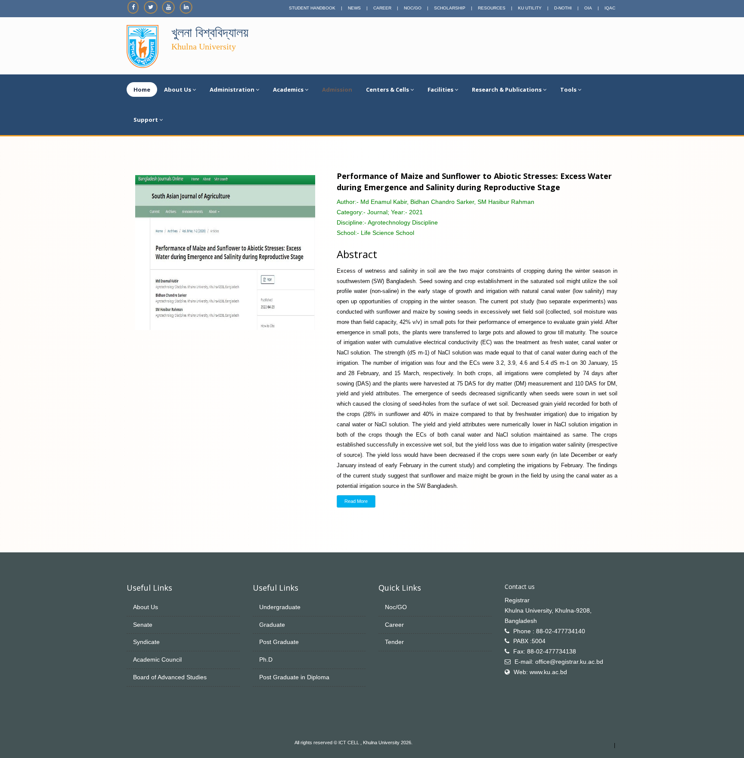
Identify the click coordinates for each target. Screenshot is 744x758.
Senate (142, 624)
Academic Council (157, 659)
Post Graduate (279, 641)
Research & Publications (507, 89)
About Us (177, 89)
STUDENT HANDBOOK (312, 8)
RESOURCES (491, 8)
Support (145, 119)
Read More (356, 501)
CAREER (382, 8)
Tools (568, 89)
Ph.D (266, 659)
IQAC (609, 8)
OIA (588, 8)
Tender (394, 641)
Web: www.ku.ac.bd (540, 672)
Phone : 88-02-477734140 (549, 631)
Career (394, 624)
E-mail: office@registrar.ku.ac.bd (559, 661)
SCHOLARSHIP (449, 8)
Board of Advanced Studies (170, 677)
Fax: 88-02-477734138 (544, 651)
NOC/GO (413, 8)
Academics (288, 89)
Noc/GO (396, 607)
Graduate (272, 624)
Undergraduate (280, 607)
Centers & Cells (387, 89)
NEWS (354, 8)
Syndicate (146, 641)
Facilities (440, 89)
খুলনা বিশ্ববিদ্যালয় (209, 32)
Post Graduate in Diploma (294, 677)
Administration (232, 89)
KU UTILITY (530, 8)
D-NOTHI (563, 8)
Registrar (517, 600)
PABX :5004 (529, 641)
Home (141, 89)
